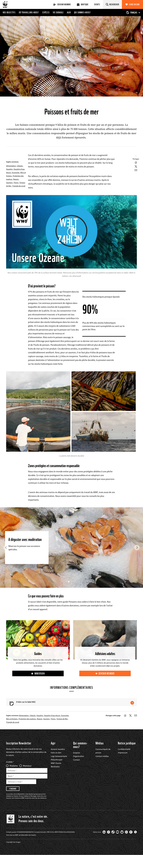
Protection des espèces (27, 719)
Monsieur (27, 766)
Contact (76, 759)
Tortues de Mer (62, 719)
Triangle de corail (18, 186)
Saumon (9, 182)
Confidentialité (124, 749)
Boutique (84, 4)
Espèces (45, 12)
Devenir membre (64, 4)
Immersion (39, 673)
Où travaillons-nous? (29, 12)
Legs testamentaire (59, 756)
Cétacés (20, 166)
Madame (14, 766)
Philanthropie (56, 759)
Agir (69, 12)
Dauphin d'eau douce (52, 715)
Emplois (76, 752)
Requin (16, 179)
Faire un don (134, 4)
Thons (16, 182)
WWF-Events (56, 763)
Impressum (122, 752)
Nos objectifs (9, 12)
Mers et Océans (12, 719)
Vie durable (58, 12)
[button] (6, 547)
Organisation (78, 756)
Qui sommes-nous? (82, 12)
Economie (15, 172)
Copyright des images (13, 842)
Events (97, 4)
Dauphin (9, 169)
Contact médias (102, 756)
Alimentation (11, 166)
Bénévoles (55, 766)
